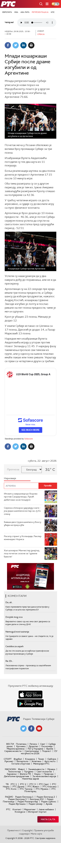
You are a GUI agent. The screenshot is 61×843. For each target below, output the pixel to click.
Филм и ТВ (25, 774)
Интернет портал (37, 811)
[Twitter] (16, 45)
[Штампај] (31, 45)
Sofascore (28, 439)
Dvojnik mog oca (14, 617)
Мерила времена (16, 748)
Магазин (10, 769)
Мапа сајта (48, 819)
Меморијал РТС (41, 763)
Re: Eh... (9, 661)
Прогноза (13, 469)
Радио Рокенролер (28, 801)
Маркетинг (30, 809)
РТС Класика (49, 786)
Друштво (33, 746)
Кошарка (30, 759)
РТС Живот (33, 786)
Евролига (7, 12)
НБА (16, 12)
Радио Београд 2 (46, 796)
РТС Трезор (26, 788)
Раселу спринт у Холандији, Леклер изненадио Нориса (22, 538)
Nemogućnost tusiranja (17, 631)
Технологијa (14, 771)
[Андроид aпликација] (30, 576)
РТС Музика (42, 788)
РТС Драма (18, 786)
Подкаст (46, 751)
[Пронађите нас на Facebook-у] (31, 728)
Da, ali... (9, 602)
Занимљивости (36, 769)
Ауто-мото (50, 761)
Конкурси (20, 811)
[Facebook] (8, 45)
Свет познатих (44, 771)
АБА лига (24, 12)
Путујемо (28, 771)
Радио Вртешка (17, 803)
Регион (33, 744)
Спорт (8, 759)
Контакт (17, 809)
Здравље (12, 774)
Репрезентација (40, 12)
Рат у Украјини (35, 748)
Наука (37, 774)
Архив (49, 803)
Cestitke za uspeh (14, 646)
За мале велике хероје (44, 776)
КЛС (53, 12)
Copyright (27, 830)
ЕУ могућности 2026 (39, 752)
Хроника (20, 746)
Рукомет (9, 761)
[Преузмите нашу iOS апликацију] (30, 695)
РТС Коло (11, 788)
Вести (10, 744)
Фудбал (18, 759)
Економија (47, 746)
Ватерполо (22, 761)
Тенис (41, 759)
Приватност (13, 830)
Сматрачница (32, 751)
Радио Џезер (36, 803)
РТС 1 (14, 784)
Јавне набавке (46, 809)
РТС (8, 809)
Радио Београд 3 (17, 799)
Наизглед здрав (30, 778)
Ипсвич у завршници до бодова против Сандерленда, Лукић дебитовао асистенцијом (20, 496)
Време (49, 748)
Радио (9, 796)
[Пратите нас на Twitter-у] (23, 728)
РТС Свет (44, 784)
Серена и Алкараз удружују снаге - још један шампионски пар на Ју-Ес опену (22, 510)
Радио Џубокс (48, 801)
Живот (21, 769)
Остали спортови (20, 763)
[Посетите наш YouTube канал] (39, 728)
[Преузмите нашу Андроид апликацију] (30, 703)
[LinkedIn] (23, 45)
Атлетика (36, 761)
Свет (42, 744)
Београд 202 (37, 799)
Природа (48, 774)
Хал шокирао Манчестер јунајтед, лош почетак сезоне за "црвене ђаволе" (22, 553)
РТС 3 (32, 784)
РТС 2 (23, 784)
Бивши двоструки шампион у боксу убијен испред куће (22, 524)
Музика (51, 769)
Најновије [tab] (10, 478)
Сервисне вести (12, 751)
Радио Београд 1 (24, 796)
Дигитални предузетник (16, 776)
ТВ (7, 784)
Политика (21, 744)
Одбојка (51, 759)
